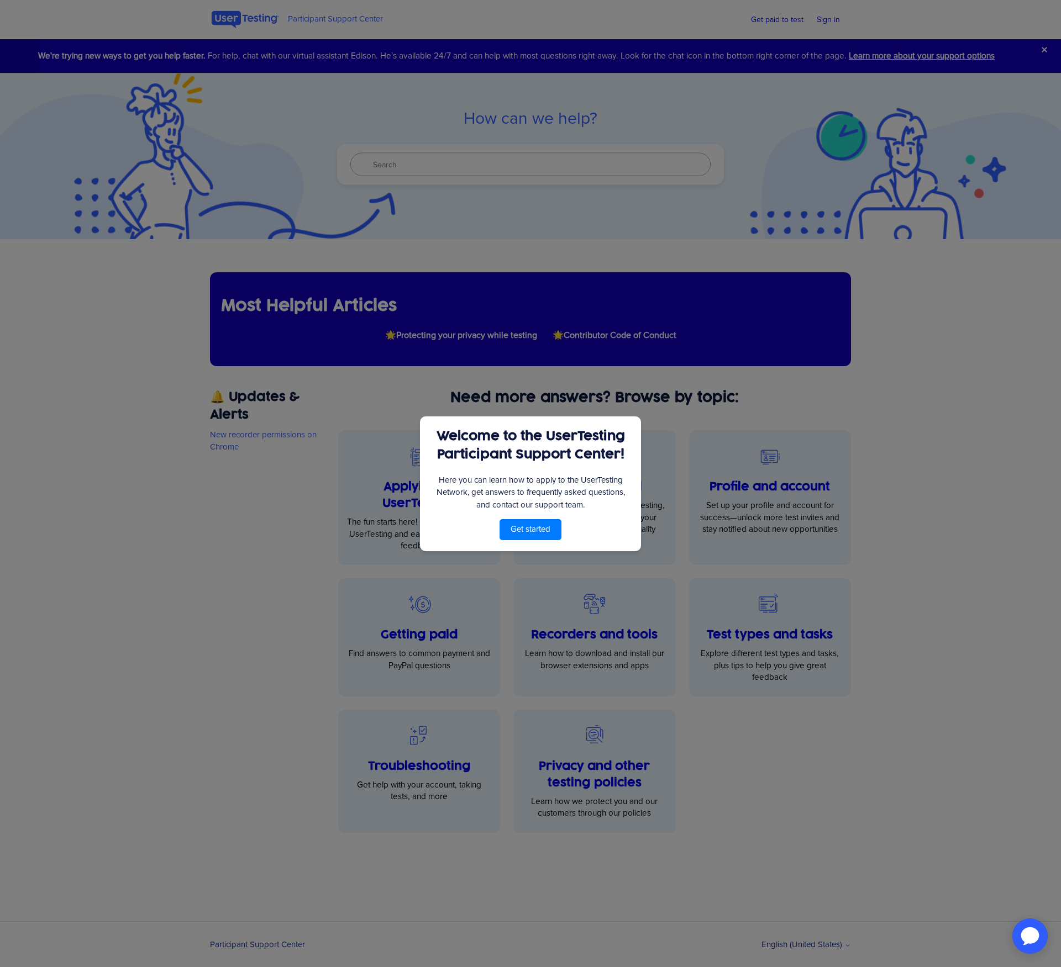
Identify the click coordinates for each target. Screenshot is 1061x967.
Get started (530, 529)
